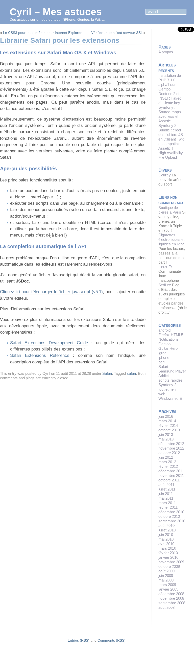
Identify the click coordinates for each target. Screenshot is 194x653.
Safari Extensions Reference (39, 355)
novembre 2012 (171, 448)
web (161, 394)
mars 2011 (167, 503)
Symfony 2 (167, 385)
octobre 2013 (169, 430)
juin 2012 (165, 457)
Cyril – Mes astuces (56, 11)
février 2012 (168, 466)
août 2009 (166, 571)
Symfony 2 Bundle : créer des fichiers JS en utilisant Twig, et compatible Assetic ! (171, 136)
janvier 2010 (168, 557)
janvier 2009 (168, 589)
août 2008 (166, 607)
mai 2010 (166, 539)
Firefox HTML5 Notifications (170, 337)
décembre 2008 (171, 594)
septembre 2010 (171, 521)
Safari (107, 373)
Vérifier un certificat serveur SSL (116, 33)
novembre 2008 (171, 598)
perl (161, 362)
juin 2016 (165, 416)
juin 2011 (165, 494)
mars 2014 (167, 421)
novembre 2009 (171, 562)
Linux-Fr (165, 267)
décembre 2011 (171, 471)
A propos (165, 52)
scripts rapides (170, 380)
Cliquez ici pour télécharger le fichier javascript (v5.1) (51, 291)
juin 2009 (165, 575)
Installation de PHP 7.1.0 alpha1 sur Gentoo (169, 82)
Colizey (164, 175)
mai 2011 (165, 498)
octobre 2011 (169, 480)
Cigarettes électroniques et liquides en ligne (171, 239)
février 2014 (168, 425)
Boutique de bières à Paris (169, 209)
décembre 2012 (171, 443)
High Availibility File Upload (170, 155)
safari (131, 373)
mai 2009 (166, 580)
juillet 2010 (167, 530)
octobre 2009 (169, 566)
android (164, 330)
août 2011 (166, 484)
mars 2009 (167, 584)
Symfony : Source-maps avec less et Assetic (169, 114)
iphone (163, 357)
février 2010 (168, 553)
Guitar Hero (168, 348)
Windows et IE (170, 398)
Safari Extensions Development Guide (49, 342)
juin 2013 (165, 434)
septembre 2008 (171, 603)
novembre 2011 (171, 475)
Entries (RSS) (78, 640)
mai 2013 (166, 439)
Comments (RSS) (112, 640)
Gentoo (164, 344)
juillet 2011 (166, 489)
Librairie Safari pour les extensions (59, 40)
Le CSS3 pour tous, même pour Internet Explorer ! (43, 33)
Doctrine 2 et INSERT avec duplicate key (169, 98)
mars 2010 (167, 548)
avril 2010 (166, 544)
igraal (162, 353)
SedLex (164, 285)
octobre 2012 (169, 453)
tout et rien (167, 389)
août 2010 (166, 525)
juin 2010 (165, 534)
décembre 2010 (171, 512)
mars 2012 (167, 462)
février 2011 (168, 507)
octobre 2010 (169, 516)
